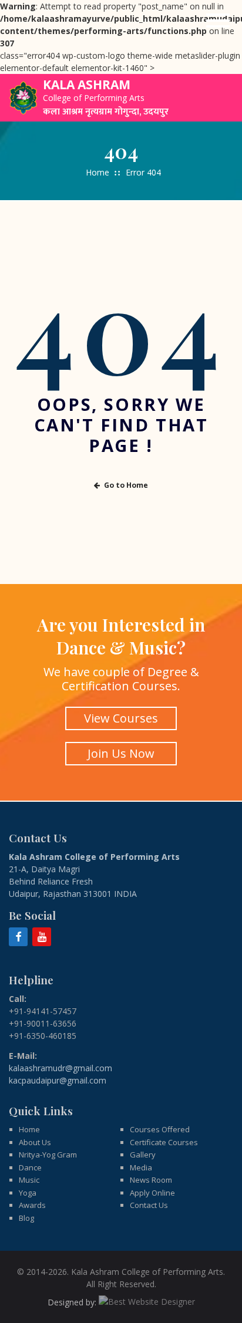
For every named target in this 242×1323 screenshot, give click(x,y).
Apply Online (152, 1192)
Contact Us (149, 1205)
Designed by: (73, 1302)
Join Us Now (121, 753)
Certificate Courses (164, 1142)
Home (97, 172)
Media (141, 1167)
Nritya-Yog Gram (48, 1154)
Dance (30, 1167)
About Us (35, 1142)
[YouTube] (41, 936)
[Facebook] (18, 936)
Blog (26, 1218)
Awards (32, 1205)
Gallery (143, 1154)
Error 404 (143, 172)
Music (29, 1179)
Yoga (27, 1192)
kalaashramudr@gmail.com (60, 1068)
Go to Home (126, 485)
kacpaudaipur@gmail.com (57, 1080)
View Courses (121, 718)
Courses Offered (160, 1129)
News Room (151, 1179)
